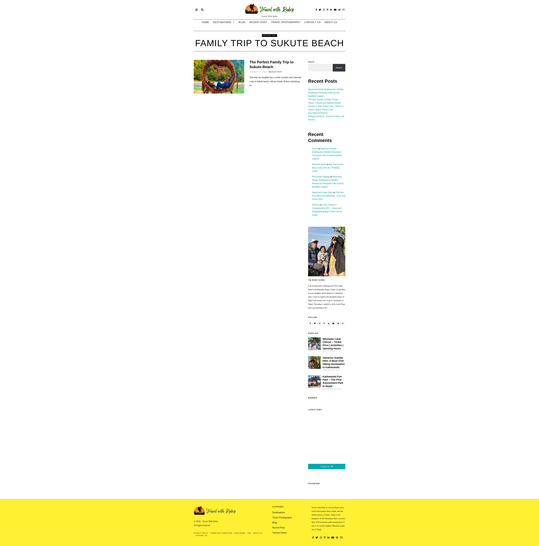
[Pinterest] (327, 9)
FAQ (249, 533)
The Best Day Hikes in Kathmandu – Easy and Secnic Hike (328, 195)
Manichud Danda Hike (322, 192)
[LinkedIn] (331, 9)
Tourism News (279, 533)
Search (311, 62)
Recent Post (258, 22)
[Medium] (339, 9)
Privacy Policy (201, 533)
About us (331, 22)
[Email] (343, 9)
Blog (242, 22)
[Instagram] (324, 9)
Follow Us (325, 466)
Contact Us (312, 22)
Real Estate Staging (320, 176)
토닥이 (315, 205)
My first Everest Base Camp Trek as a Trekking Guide (327, 167)
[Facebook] (316, 9)
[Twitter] (320, 9)
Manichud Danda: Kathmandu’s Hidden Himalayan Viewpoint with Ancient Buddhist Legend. (326, 92)
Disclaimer (240, 533)
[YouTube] (335, 9)
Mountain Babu (319, 164)
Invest (314, 148)
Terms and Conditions (221, 533)
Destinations (222, 22)
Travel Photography (286, 22)
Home (205, 22)
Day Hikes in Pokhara (318, 113)
